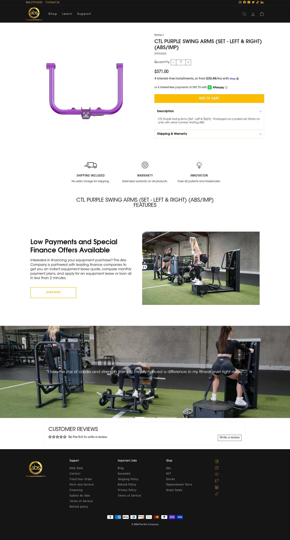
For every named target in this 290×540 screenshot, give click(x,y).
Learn (67, 14)
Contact (75, 473)
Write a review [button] (230, 437)
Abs (168, 468)
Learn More (53, 292)
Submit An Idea (79, 495)
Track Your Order (80, 479)
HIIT (168, 473)
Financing (76, 490)
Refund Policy (127, 484)
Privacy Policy (127, 490)
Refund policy (78, 506)
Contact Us (53, 2)
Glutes (170, 479)
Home (158, 35)
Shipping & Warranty (172, 134)
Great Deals (174, 490)
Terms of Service (81, 501)
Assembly (124, 473)
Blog (121, 468)
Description (165, 111)
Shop (53, 14)
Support (84, 14)
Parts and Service (81, 484)
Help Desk (76, 468)
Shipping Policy (128, 479)
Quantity (162, 62)
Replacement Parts (179, 484)
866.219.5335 (34, 2)
